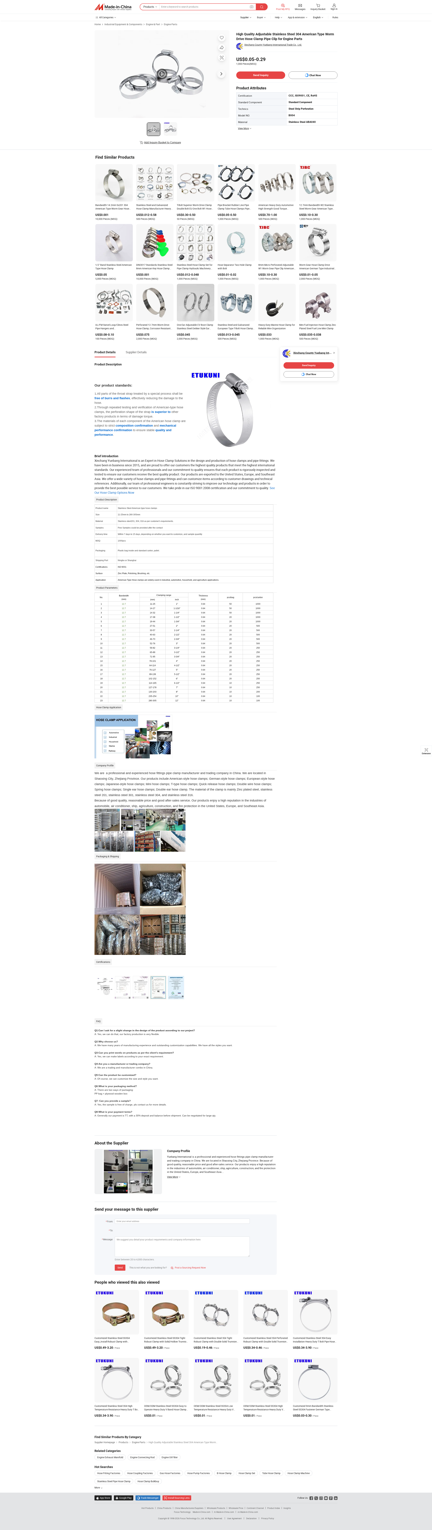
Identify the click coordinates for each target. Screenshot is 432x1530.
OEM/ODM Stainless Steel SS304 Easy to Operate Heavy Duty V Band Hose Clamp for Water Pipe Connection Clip (165, 1409)
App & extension (296, 17)
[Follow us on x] (316, 1497)
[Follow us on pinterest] (331, 1497)
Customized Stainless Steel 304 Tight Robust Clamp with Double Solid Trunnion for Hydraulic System (215, 1341)
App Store (103, 1497)
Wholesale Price (236, 1508)
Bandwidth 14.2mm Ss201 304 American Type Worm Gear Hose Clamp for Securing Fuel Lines (112, 207)
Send (120, 1267)
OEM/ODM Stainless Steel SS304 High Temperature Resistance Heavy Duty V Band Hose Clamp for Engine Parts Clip (263, 1409)
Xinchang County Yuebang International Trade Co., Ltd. (273, 44)
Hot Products (147, 1508)
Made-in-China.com (201, 1512)
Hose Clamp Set (247, 1473)
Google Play (124, 1497)
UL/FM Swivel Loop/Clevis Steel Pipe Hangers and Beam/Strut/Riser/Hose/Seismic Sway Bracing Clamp (112, 327)
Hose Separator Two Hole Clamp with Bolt (235, 266)
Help (277, 17)
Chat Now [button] (315, 75)
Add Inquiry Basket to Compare (162, 142)
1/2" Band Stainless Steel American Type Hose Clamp (113, 266)
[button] (251, 6)
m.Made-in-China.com (224, 1512)
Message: (108, 1239)
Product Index (273, 1508)
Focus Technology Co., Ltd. (192, 1518)
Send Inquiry (260, 75)
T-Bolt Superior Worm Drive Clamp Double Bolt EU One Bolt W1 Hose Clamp (194, 207)
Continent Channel (255, 1508)
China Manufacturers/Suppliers (189, 1508)
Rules (335, 17)
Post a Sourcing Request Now (188, 1267)
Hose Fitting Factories (108, 1473)
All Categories (106, 17)
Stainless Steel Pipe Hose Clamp (113, 1481)
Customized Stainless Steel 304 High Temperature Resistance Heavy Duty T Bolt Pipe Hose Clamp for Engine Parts (116, 1409)
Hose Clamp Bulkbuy (148, 1481)
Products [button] (148, 7)
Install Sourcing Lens (179, 1497)
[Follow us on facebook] (311, 1497)
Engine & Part (153, 24)
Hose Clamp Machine (299, 1473)
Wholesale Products (216, 1508)
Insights (287, 1508)
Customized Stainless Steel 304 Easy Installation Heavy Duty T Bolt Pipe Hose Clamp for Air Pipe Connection (314, 1341)
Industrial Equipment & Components (123, 24)
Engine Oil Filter (170, 1457)
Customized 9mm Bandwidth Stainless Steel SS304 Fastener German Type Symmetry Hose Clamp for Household (313, 1409)
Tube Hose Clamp (271, 1473)
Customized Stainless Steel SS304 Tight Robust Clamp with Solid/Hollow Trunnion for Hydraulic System (166, 1341)
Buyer (260, 17)
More (97, 1487)
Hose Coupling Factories (140, 1473)
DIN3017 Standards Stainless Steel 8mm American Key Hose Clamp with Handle (154, 267)
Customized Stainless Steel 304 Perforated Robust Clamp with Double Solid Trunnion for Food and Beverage (265, 1341)
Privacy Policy (267, 1518)
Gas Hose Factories (170, 1473)
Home (97, 24)
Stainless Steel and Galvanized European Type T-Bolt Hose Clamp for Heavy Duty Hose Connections (235, 327)
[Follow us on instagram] (321, 1497)
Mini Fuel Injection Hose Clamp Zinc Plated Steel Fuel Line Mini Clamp (317, 326)
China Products (164, 1508)
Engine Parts (170, 24)
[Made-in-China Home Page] (112, 6)
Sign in (334, 8)
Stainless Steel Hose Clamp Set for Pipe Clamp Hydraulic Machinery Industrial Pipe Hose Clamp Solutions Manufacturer (194, 267)
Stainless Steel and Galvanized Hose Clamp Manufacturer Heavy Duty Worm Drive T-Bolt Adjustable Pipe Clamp (154, 207)
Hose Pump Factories (198, 1473)
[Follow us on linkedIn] (336, 1497)
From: (110, 1221)
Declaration (251, 1518)
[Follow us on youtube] (326, 1497)
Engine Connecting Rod (142, 1457)
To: (111, 1230)
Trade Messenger (148, 1497)
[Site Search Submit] (262, 6)
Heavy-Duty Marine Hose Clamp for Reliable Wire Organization (276, 326)
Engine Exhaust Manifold (110, 1457)
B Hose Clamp (224, 1473)
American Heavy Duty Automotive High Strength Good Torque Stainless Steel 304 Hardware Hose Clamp (276, 207)
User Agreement (234, 1518)
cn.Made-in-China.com (248, 1512)
